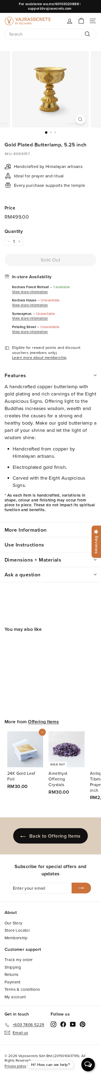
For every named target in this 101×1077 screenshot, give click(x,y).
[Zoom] (80, 119)
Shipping (13, 967)
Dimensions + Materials (33, 559)
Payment (12, 982)
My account (15, 997)
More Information (26, 530)
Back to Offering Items (55, 835)
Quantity (14, 231)
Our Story (13, 923)
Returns (12, 974)
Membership (16, 938)
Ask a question (23, 574)
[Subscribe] (81, 888)
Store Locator (17, 930)
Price (10, 208)
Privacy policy (15, 1066)
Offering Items (43, 721)
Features (15, 375)
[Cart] (81, 21)
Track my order (19, 959)
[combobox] (50, 34)
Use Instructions (24, 544)
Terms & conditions (22, 989)
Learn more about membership (39, 357)
